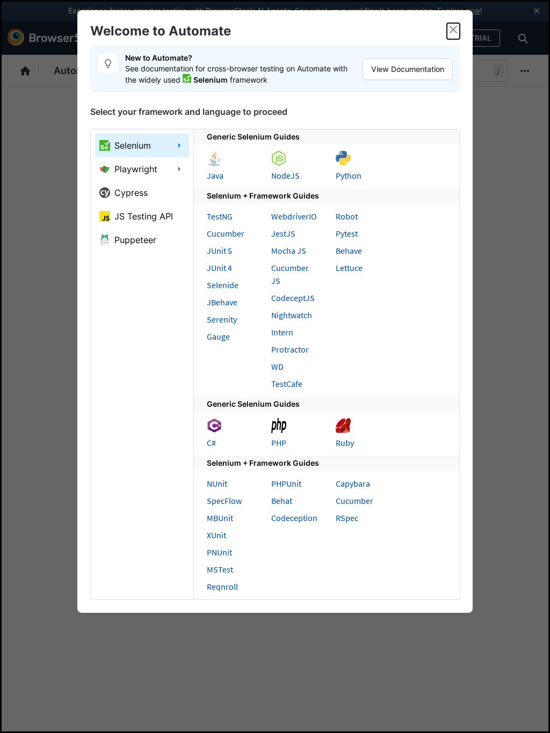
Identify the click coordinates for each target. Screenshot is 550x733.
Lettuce (349, 267)
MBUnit (220, 517)
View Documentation (407, 69)
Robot (347, 216)
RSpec (347, 517)
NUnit (217, 483)
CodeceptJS (293, 297)
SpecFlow (224, 500)
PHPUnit (286, 483)
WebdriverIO (294, 216)
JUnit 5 (219, 250)
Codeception (294, 517)
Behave (349, 250)
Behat (281, 500)
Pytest (347, 233)
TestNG (220, 216)
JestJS (283, 233)
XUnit (216, 535)
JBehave (222, 302)
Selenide (222, 285)
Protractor (290, 349)
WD (277, 366)
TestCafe (286, 383)
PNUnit (219, 552)
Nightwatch (291, 315)
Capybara (353, 483)
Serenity (222, 319)
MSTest (220, 569)
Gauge (218, 336)
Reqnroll (222, 586)
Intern (282, 332)
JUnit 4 (219, 267)
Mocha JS (288, 250)
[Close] (453, 31)
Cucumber (225, 233)
